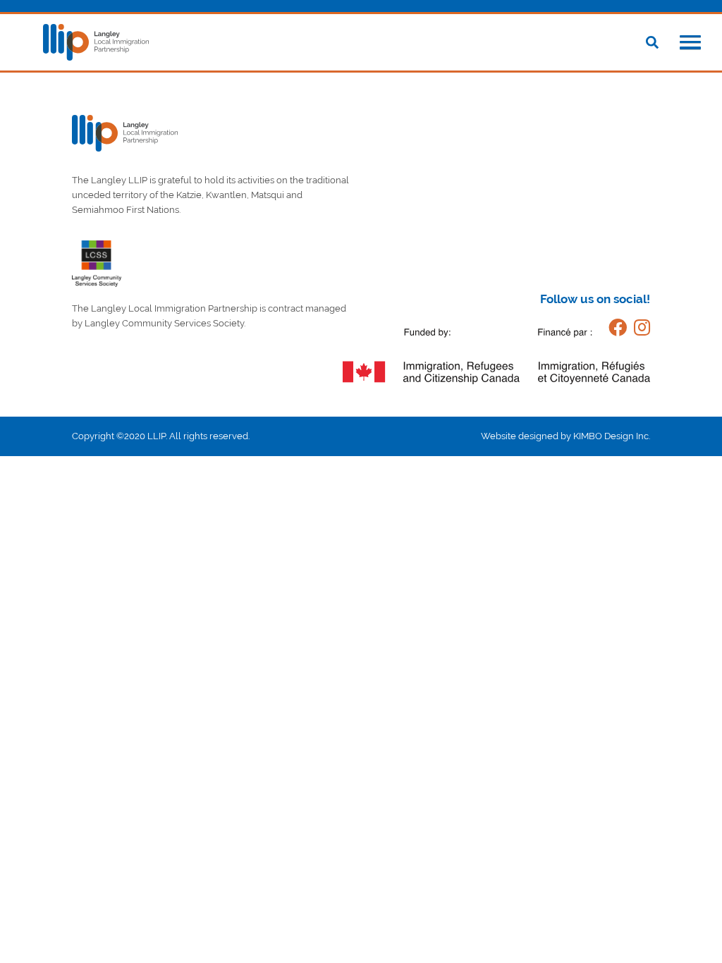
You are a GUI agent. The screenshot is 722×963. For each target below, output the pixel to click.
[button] (690, 43)
